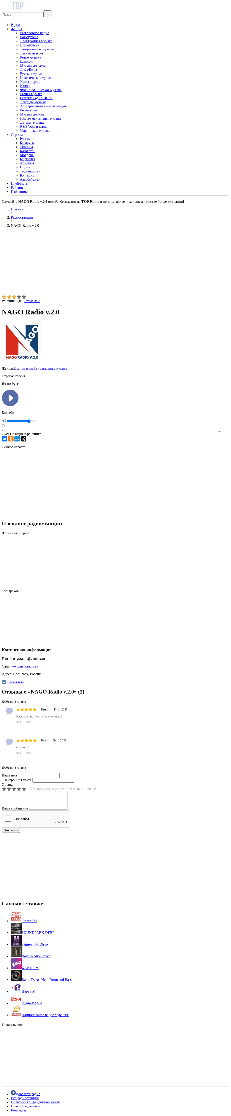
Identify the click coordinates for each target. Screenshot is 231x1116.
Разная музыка (31, 94)
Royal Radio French (36, 956)
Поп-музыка (29, 45)
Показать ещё (12, 1025)
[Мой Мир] (17, 438)
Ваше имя (9, 775)
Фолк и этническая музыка (41, 90)
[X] (23, 438)
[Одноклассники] (11, 438)
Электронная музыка (36, 41)
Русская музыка (32, 74)
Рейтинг (17, 187)
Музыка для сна (32, 114)
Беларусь (27, 143)
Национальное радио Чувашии (45, 1015)
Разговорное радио (34, 33)
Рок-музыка (29, 37)
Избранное (19, 191)
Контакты (18, 1110)
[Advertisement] (115, 263)
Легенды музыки (33, 102)
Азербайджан (30, 179)
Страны (17, 135)
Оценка (8, 784)
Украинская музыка (35, 130)
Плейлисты (19, 183)
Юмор (25, 86)
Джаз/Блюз (28, 69)
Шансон (26, 61)
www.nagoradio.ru (24, 666)
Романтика (28, 110)
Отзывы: (32, 301)
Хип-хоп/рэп (30, 82)
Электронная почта (17, 780)
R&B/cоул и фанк (33, 126)
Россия (25, 139)
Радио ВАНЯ (32, 1003)
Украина (26, 147)
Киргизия (27, 159)
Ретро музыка (30, 57)
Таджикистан (30, 171)
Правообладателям (25, 1106)
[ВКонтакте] (4, 438)
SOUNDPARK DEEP (38, 932)
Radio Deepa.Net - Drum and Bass (47, 980)
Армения (27, 163)
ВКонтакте (15, 682)
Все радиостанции (25, 1098)
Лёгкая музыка (31, 53)
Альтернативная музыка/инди (43, 106)
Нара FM (28, 991)
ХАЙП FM (30, 968)
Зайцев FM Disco (35, 944)
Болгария (27, 175)
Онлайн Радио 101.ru (36, 98)
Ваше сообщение (15, 808)
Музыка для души (34, 65)
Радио (15, 25)
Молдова (27, 155)
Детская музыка (32, 122)
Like (226, 430)
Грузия (25, 167)
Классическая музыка (36, 78)
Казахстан (27, 151)
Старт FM (29, 921)
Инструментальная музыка (40, 118)
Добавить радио (28, 1094)
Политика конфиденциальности (35, 1102)
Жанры (16, 29)
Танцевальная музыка (37, 49)
